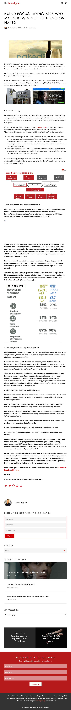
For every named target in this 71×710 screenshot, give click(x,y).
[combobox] (35, 615)
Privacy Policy (40, 701)
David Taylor (12, 28)
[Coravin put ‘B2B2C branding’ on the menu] (51, 637)
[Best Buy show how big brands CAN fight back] (20, 637)
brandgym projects (41, 127)
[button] (66, 3)
